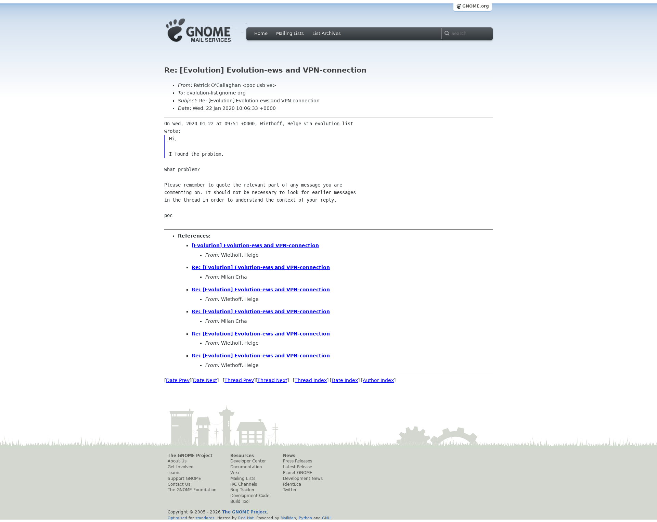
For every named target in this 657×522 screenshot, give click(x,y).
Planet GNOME (297, 472)
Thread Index (311, 380)
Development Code (249, 495)
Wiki (234, 472)
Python (305, 518)
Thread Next (272, 380)
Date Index (345, 380)
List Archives (326, 33)
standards (205, 518)
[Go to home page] (209, 44)
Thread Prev (239, 380)
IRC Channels (243, 484)
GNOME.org (475, 6)
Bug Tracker (242, 489)
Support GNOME (184, 478)
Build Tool (239, 501)
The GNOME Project (190, 455)
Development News (303, 478)
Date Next (205, 380)
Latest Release (297, 466)
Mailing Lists (290, 33)
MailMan (288, 518)
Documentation (246, 466)
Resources (242, 455)
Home (261, 33)
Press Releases (297, 461)
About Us (177, 461)
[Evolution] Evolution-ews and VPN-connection (255, 245)
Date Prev (178, 380)
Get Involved (181, 466)
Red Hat (246, 518)
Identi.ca (292, 484)
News (289, 455)
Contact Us (179, 484)
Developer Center (248, 461)
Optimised (177, 518)
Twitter (290, 489)
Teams (174, 472)
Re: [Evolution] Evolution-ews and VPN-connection (261, 267)
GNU (326, 518)
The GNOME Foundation (192, 489)
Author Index (378, 380)
